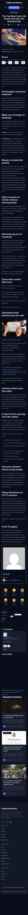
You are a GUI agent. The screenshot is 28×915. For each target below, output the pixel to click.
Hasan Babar (6, 637)
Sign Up (3, 879)
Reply (5, 649)
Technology (4, 852)
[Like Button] (5, 646)
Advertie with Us (14, 7)
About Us (3, 831)
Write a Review (5, 840)
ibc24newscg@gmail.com (13, 580)
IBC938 (6, 574)
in (6, 822)
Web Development (6, 863)
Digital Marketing (5, 858)
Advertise (3, 837)
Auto (2, 847)
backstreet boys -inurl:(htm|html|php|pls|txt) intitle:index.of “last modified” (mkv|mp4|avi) (14, 372)
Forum (2, 871)
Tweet (4, 614)
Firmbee (10, 339)
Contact (3, 834)
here (18, 307)
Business (3, 849)
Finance (3, 861)
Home (2, 828)
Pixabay (18, 339)
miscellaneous (4, 855)
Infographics (4, 873)
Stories (3, 876)
